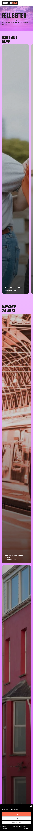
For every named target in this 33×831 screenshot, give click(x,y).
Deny (16, 818)
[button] (30, 806)
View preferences (16, 822)
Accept (16, 814)
